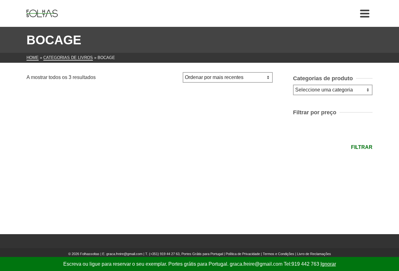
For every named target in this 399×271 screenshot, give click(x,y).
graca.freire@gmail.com (124, 254)
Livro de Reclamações (314, 254)
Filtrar (362, 147)
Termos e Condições (278, 254)
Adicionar (65, 184)
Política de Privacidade (243, 254)
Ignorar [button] (328, 264)
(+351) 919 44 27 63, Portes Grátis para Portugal (186, 254)
